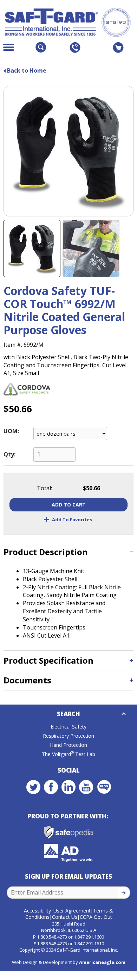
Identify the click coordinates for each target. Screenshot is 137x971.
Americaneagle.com (102, 962)
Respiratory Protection (68, 735)
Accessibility (37, 910)
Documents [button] (27, 680)
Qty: (9, 454)
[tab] (68, 552)
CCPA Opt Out (96, 917)
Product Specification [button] (48, 660)
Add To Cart (69, 504)
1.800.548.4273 (52, 937)
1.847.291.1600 (89, 937)
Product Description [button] (46, 552)
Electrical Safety (68, 726)
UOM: (11, 431)
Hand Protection (68, 745)
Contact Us (64, 917)
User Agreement (72, 910)
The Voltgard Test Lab (68, 754)
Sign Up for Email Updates (68, 876)
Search (68, 714)
